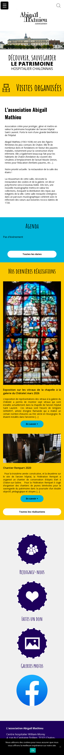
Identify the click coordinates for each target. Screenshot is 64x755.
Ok (32, 750)
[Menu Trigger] (4, 5)
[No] (60, 746)
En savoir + (32, 423)
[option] (32, 40)
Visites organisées (39, 87)
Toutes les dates (32, 254)
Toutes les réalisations (32, 511)
